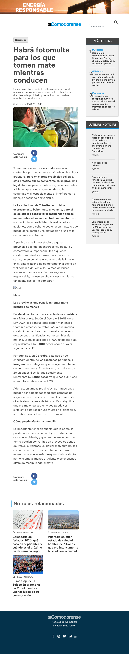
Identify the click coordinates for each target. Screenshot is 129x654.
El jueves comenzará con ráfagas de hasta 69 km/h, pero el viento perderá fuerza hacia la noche (104, 80)
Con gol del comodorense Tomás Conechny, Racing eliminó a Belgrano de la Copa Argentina (103, 58)
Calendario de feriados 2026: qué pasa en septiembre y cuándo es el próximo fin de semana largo (27, 544)
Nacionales (20, 40)
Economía (99, 93)
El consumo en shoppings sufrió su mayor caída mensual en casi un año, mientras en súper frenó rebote (104, 103)
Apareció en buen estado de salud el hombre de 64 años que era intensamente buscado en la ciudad (63, 544)
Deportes (98, 49)
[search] (104, 26)
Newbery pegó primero (99, 164)
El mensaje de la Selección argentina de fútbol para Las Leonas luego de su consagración (26, 588)
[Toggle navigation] (14, 24)
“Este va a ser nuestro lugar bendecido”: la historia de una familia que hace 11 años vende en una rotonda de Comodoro (103, 143)
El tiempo (98, 71)
